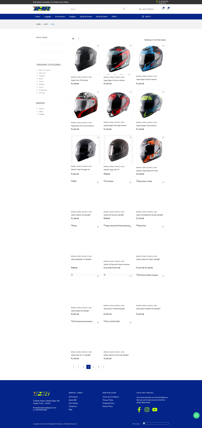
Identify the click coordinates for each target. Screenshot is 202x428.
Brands (73, 77)
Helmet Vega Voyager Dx (80, 169)
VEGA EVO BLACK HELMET (114, 215)
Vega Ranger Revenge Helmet (115, 125)
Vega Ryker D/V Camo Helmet (82, 126)
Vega (90, 77)
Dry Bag (42, 93)
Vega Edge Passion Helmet (146, 79)
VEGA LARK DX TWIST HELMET (148, 259)
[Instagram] (147, 409)
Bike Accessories (44, 70)
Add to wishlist (97, 45)
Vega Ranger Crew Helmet (146, 126)
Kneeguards (43, 90)
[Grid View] (73, 39)
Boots (41, 79)
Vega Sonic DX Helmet (79, 80)
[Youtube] (154, 409)
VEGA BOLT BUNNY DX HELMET (148, 309)
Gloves (41, 81)
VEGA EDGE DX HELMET (80, 311)
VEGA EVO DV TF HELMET (81, 355)
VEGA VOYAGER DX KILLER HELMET (149, 215)
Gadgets (42, 76)
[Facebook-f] (139, 409)
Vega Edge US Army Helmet (114, 80)
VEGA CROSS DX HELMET (81, 215)
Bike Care (42, 73)
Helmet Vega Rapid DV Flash (147, 171)
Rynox (41, 108)
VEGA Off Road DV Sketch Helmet (117, 264)
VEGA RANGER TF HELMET (81, 259)
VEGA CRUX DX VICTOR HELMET (116, 355)
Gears (79, 77)
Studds (41, 114)
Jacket (41, 87)
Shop (46, 24)
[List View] (78, 39)
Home (38, 24)
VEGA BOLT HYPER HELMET (114, 309)
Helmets (85, 77)
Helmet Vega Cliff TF (112, 170)
